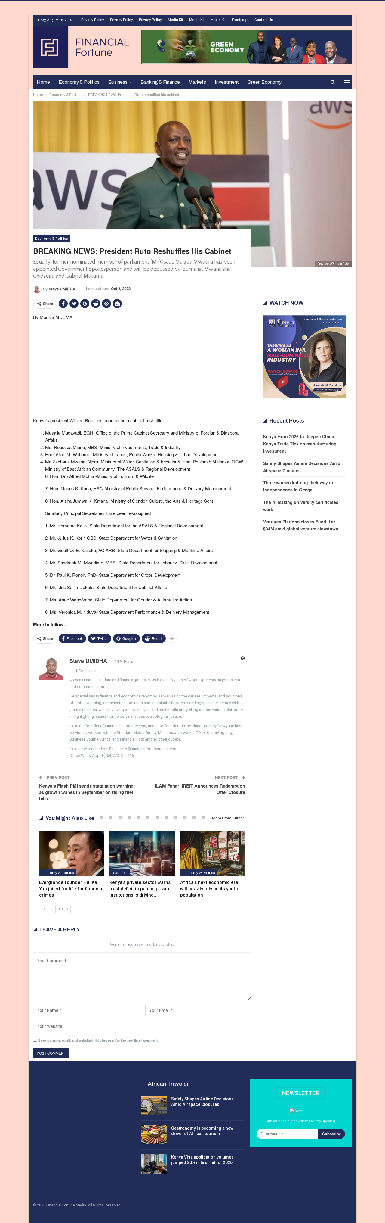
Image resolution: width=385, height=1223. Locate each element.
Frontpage (240, 20)
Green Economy (265, 82)
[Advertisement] (142, 368)
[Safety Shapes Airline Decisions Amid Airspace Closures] (154, 1105)
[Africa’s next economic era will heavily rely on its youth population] (212, 853)
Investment (227, 82)
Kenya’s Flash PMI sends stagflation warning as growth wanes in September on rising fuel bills (86, 792)
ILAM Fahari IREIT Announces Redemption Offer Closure (200, 788)
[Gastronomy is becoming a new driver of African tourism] (154, 1135)
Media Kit (175, 20)
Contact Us (263, 20)
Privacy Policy (92, 20)
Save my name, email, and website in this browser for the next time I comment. (98, 1041)
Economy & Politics (79, 82)
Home (43, 82)
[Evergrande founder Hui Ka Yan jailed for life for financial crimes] (71, 853)
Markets (197, 82)
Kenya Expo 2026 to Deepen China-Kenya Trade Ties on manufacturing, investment (300, 443)
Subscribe (331, 1134)
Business (118, 82)
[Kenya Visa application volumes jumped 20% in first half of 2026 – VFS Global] (154, 1164)
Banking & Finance (160, 82)
